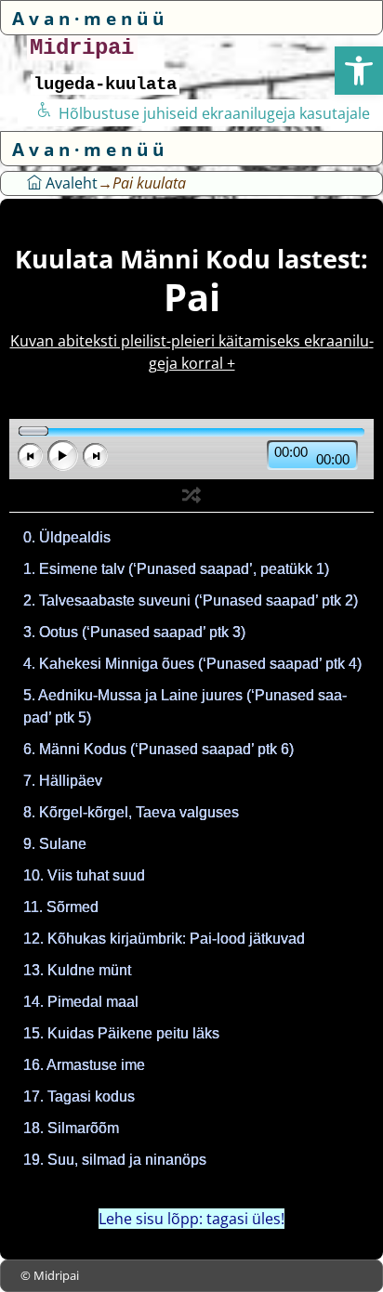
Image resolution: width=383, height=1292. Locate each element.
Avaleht (70, 183)
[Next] (95, 455)
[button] (359, 70)
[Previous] (30, 455)
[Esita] (62, 455)
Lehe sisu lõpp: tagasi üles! (191, 1218)
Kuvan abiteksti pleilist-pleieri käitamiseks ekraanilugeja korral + (192, 352)
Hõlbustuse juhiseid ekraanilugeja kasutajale (214, 113)
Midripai (82, 47)
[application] (191, 449)
